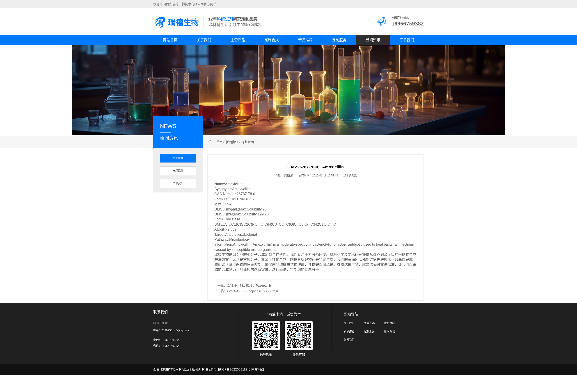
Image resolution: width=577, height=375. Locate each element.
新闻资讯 (373, 40)
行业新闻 (247, 142)
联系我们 (407, 40)
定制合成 (271, 40)
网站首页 (170, 40)
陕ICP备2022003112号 (234, 369)
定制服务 (339, 40)
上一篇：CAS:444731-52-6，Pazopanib (242, 285)
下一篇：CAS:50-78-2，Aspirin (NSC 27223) (246, 291)
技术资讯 (178, 183)
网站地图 (257, 369)
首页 (219, 142)
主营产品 (238, 40)
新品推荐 (305, 40)
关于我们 (204, 40)
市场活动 (178, 170)
